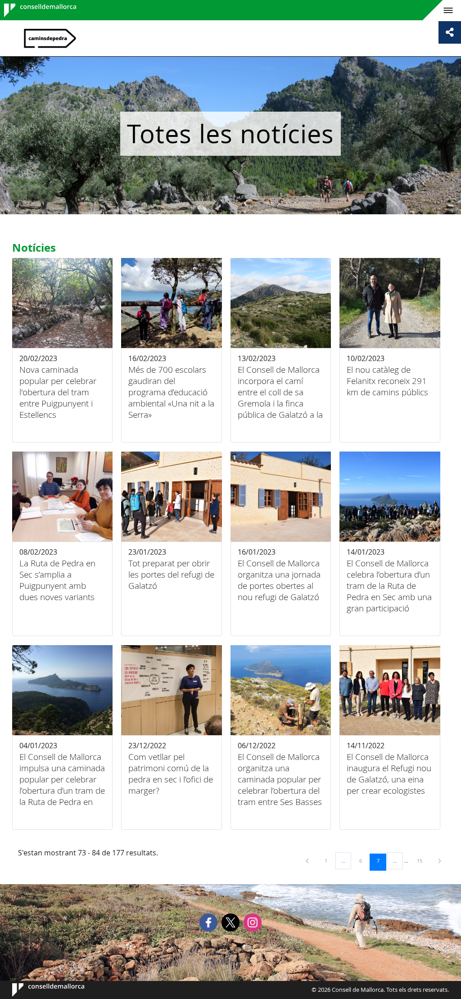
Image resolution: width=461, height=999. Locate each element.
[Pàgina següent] (439, 860)
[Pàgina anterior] (308, 860)
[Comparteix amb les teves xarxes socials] (449, 32)
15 (422, 860)
